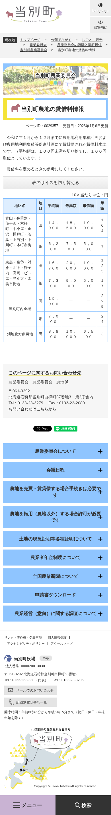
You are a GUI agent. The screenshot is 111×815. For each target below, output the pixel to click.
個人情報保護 (57, 637)
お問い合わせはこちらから (32, 409)
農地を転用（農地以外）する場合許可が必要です (55, 516)
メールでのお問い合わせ (35, 690)
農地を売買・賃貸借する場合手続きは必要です (55, 491)
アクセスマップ (62, 643)
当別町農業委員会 (33, 50)
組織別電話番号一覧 (31, 702)
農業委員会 (38, 45)
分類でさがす (61, 40)
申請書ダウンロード (55, 594)
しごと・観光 (92, 40)
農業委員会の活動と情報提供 (79, 45)
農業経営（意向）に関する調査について (55, 613)
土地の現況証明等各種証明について (55, 538)
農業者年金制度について (55, 557)
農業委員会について (55, 451)
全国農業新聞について (55, 576)
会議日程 (55, 470)
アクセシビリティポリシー (26, 643)
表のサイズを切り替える (55, 182)
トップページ (30, 40)
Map (46, 658)
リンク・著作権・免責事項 (23, 637)
